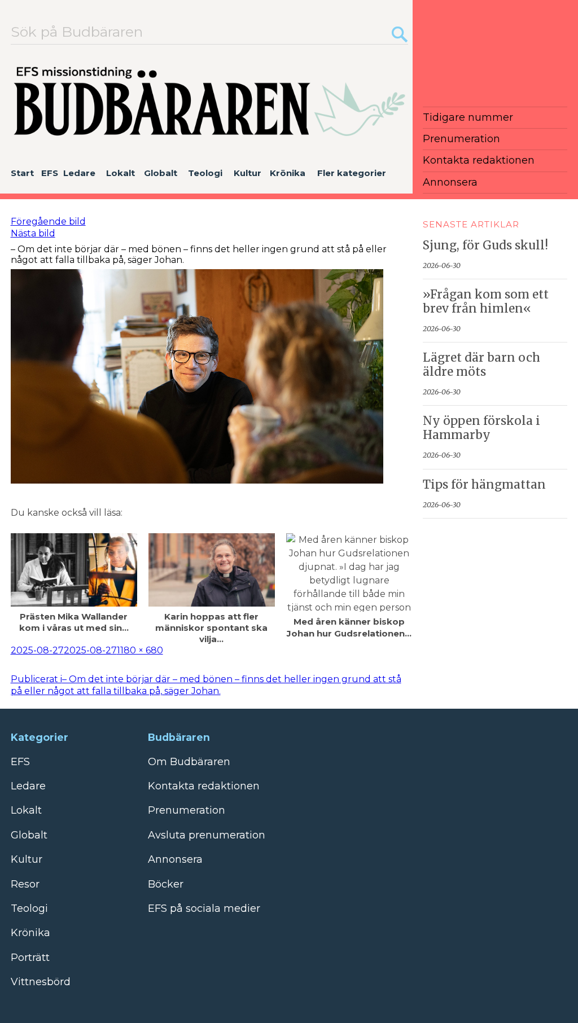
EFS (49, 173)
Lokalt (120, 173)
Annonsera (450, 182)
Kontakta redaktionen (479, 160)
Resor (25, 884)
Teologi (205, 173)
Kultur (247, 173)
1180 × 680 (140, 650)
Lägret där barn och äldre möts (481, 364)
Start (22, 173)
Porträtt (30, 957)
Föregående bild (48, 221)
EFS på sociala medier (204, 908)
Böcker (165, 884)
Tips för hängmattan (484, 484)
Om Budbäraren (189, 762)
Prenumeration (461, 139)
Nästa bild (33, 233)
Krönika (287, 173)
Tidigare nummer (468, 117)
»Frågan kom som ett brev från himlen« (486, 301)
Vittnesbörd (41, 982)
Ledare (79, 173)
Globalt (160, 173)
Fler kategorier (351, 173)
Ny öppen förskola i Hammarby (481, 428)
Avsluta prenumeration (206, 835)
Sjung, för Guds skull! (485, 245)
